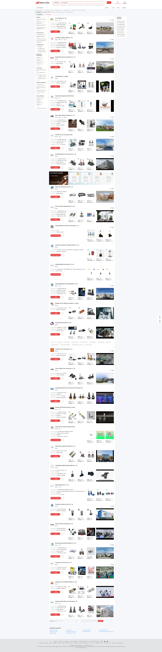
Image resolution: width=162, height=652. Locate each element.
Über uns (55, 641)
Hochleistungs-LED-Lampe (77, 344)
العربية (94, 642)
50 (61, 620)
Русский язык (85, 642)
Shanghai (39, 104)
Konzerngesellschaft (41, 40)
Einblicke (101, 641)
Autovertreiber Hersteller (103, 630)
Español (67, 642)
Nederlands (98, 642)
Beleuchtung (40, 21)
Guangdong (40, 97)
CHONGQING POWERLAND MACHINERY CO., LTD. (66, 465)
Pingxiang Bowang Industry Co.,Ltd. (63, 322)
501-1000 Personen (41, 92)
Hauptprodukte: (53, 24)
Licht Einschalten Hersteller (122, 36)
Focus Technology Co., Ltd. (80, 645)
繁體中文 (55, 642)
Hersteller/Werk (40, 34)
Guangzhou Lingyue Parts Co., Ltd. (64, 504)
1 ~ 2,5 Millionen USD (41, 76)
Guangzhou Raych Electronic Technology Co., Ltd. (66, 601)
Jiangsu (39, 101)
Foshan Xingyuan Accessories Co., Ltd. (65, 368)
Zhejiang (39, 99)
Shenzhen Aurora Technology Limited (63, 134)
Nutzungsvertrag (66, 641)
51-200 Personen (40, 86)
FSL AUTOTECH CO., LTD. (61, 18)
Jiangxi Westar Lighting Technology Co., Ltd (65, 446)
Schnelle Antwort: (53, 28)
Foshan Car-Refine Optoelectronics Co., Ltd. (65, 206)
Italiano (80, 642)
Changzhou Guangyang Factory (64, 96)
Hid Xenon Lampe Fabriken (70, 633)
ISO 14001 (39, 59)
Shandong (39, 102)
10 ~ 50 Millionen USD (40, 73)
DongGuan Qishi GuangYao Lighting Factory (65, 426)
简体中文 (50, 642)
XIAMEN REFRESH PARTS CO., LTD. (64, 264)
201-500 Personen (41, 90)
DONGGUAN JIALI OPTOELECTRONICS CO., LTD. (66, 582)
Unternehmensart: (53, 23)
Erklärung (60, 641)
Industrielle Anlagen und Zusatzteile (41, 28)
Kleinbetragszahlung (42, 51)
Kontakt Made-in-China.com (84, 641)
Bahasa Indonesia (120, 642)
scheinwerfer (66, 342)
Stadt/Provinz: (53, 47)
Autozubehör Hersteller (121, 26)
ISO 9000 (39, 60)
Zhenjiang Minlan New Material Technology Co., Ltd (67, 225)
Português (76, 642)
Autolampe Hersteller (121, 34)
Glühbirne (108, 342)
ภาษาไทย (105, 642)
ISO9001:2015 (40, 62)
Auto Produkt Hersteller (87, 630)
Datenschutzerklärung (74, 641)
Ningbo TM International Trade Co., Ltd (64, 187)
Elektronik (39, 23)
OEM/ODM (40, 46)
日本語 (59, 642)
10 (56, 620)
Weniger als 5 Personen (40, 88)
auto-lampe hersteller (70, 5)
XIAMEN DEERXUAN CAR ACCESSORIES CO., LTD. (66, 284)
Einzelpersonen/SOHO (41, 39)
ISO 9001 (39, 57)
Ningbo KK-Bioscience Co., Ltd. (62, 485)
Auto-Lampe (59, 342)
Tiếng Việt (114, 642)
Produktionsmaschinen (40, 25)
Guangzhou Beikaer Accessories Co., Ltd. (65, 154)
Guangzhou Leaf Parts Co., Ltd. (63, 562)
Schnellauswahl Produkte (94, 641)
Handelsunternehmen (40, 37)
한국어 (90, 642)
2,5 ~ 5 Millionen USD (41, 75)
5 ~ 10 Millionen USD (41, 78)
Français (63, 642)
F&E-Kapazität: (53, 26)
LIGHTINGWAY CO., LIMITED (61, 76)
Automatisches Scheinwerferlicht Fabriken (106, 631)
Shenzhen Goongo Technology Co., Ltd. (64, 523)
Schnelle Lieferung (41, 50)
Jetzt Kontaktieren (55, 32)
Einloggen (125, 3)
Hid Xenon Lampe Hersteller (122, 21)
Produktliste (39, 14)
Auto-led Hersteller (120, 31)
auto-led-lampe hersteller (88, 5)
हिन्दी (102, 642)
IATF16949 (39, 63)
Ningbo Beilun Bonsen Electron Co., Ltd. (65, 57)
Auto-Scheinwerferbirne (65, 344)
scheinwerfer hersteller (79, 5)
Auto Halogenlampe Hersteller (122, 24)
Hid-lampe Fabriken (53, 633)
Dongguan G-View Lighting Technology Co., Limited (66, 303)
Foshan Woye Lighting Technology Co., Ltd (64, 115)
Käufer (106, 7)
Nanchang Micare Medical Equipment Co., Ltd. (65, 543)
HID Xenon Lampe (88, 344)
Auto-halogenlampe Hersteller (122, 22)
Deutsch (71, 642)
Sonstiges (39, 42)
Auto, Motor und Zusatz (41, 20)
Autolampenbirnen (54, 344)
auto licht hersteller (62, 5)
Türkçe (109, 642)
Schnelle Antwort (41, 48)
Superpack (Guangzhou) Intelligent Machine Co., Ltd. (67, 245)
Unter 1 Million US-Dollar (41, 70)
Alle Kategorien (40, 7)
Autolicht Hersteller (120, 29)
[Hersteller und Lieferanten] (42, 2)
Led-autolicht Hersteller (54, 630)
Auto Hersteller (68, 630)
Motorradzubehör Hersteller (122, 27)
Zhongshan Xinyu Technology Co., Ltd (63, 349)
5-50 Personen (40, 84)
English (46, 642)
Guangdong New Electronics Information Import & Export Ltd (69, 388)
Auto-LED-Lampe (75, 342)
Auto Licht (53, 342)
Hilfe (113, 7)
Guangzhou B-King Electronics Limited (65, 407)
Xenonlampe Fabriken (86, 631)
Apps (118, 7)
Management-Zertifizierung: (55, 144)
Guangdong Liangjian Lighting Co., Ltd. (64, 37)
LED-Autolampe (93, 342)
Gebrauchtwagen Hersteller (70, 631)
